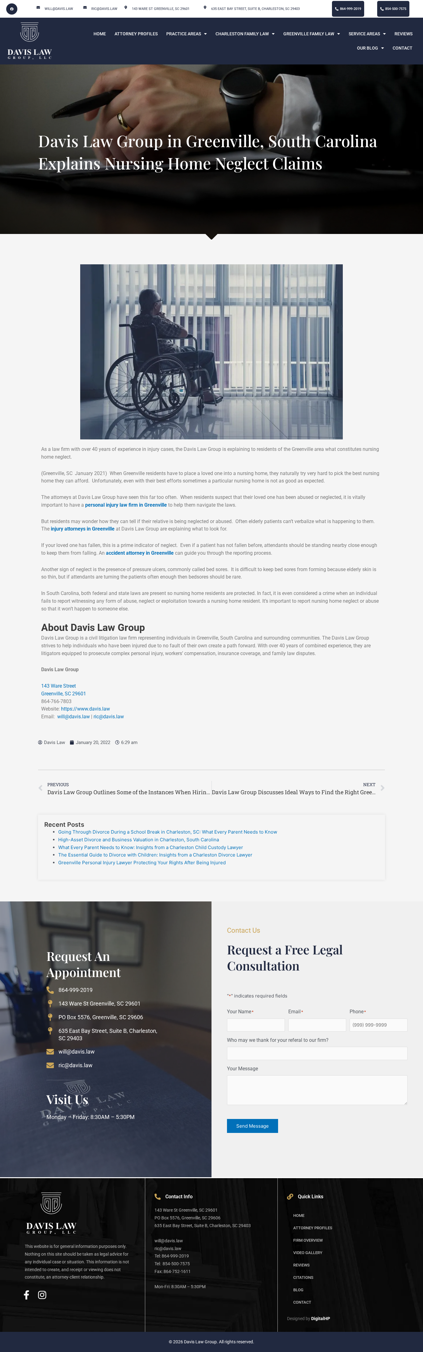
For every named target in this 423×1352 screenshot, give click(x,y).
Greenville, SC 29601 (63, 694)
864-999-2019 (76, 990)
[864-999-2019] (50, 990)
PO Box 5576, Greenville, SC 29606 (101, 1017)
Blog (298, 1290)
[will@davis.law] (38, 7)
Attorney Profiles (136, 33)
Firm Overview (308, 1240)
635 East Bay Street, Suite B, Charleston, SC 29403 (255, 9)
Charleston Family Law (242, 33)
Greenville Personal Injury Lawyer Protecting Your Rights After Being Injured (142, 862)
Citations (303, 1277)
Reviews (403, 33)
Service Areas (364, 33)
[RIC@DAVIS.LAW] (85, 7)
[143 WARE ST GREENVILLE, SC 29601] (125, 7)
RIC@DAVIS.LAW (104, 9)
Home (100, 33)
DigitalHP (320, 1318)
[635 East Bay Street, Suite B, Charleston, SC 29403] (205, 7)
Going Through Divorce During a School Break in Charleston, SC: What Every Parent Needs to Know (167, 832)
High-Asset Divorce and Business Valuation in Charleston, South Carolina (138, 840)
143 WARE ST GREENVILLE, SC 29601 (161, 9)
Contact (402, 48)
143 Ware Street (58, 686)
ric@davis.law (109, 717)
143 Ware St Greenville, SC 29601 (100, 1003)
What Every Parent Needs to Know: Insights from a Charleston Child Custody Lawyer (150, 847)
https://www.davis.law (85, 709)
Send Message (252, 1126)
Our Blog (367, 48)
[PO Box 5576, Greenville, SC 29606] (50, 1017)
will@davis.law (59, 9)
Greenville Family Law (308, 33)
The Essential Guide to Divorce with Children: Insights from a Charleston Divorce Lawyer (155, 855)
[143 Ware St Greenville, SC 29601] (50, 1003)
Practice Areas (183, 33)
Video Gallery (307, 1252)
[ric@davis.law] (50, 1065)
